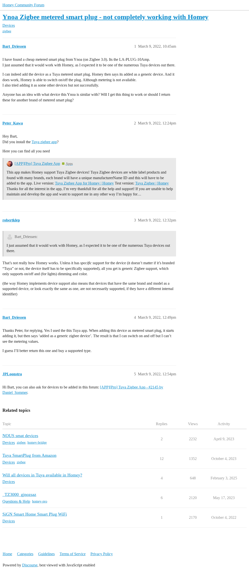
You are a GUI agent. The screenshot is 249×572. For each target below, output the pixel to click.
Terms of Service (73, 554)
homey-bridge (37, 442)
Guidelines (46, 554)
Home (7, 554)
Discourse (29, 565)
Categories (25, 554)
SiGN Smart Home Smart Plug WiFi (34, 514)
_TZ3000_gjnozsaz (19, 494)
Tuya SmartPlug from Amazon (29, 455)
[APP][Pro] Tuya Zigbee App (37, 163)
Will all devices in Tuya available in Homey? (42, 475)
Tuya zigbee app (44, 142)
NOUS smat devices (20, 435)
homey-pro (39, 501)
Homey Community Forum (23, 5)
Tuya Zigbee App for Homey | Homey (84, 183)
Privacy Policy (101, 554)
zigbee (6, 31)
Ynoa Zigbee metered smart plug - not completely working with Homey (105, 17)
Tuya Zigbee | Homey (152, 183)
